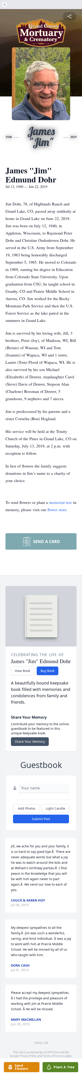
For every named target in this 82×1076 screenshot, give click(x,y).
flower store (57, 509)
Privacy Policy (28, 1056)
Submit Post (41, 819)
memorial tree (60, 502)
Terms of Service (53, 1056)
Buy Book (47, 671)
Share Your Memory (30, 741)
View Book (22, 671)
